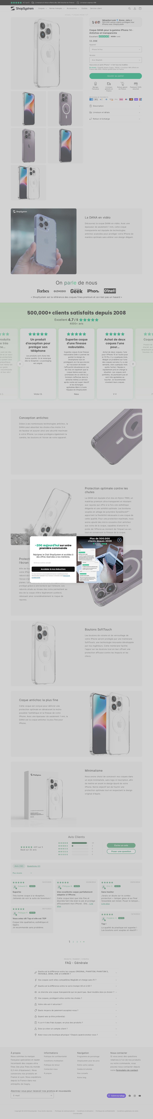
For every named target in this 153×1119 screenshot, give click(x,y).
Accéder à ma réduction (53, 569)
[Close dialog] (119, 540)
